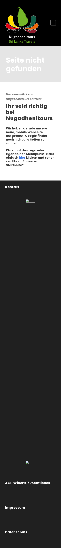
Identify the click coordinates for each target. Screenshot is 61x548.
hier (22, 157)
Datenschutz (16, 532)
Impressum (15, 507)
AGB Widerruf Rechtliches (27, 483)
